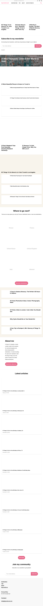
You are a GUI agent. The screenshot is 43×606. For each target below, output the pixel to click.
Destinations (14, 3)
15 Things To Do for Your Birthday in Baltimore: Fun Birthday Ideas (16, 470)
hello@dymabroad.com (6, 601)
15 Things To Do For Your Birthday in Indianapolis (13, 549)
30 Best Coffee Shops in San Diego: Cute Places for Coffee (22, 108)
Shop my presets (30, 3)
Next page (21, 557)
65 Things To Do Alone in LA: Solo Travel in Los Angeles (6, 27)
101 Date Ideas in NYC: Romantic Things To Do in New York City (20, 27)
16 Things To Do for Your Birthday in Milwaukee (12, 529)
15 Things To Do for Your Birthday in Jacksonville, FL (13, 390)
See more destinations (21, 283)
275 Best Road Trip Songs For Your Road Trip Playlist (21, 175)
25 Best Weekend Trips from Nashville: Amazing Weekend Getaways (8, 148)
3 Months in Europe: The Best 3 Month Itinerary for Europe (34, 27)
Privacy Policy (4, 591)
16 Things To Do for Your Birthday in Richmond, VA (13, 410)
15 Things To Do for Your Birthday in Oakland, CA (13, 430)
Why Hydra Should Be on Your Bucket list (22, 319)
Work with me (4, 587)
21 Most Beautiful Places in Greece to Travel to (15, 84)
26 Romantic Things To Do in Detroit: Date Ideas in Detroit (22, 196)
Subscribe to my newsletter (19, 0)
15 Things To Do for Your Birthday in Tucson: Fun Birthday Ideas (16, 510)
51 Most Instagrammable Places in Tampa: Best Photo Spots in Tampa (24, 87)
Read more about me (11, 364)
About (23, 3)
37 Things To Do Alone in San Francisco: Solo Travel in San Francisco (24, 98)
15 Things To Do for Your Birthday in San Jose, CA (13, 490)
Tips (20, 3)
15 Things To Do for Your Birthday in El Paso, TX (13, 450)
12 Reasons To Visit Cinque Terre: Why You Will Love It (29, 147)
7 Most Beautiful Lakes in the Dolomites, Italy (19, 186)
